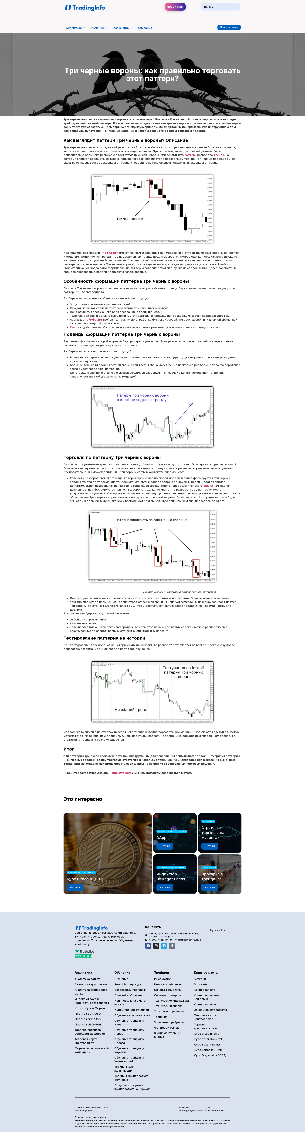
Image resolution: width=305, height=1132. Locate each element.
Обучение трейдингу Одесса (129, 1041)
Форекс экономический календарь (92, 1050)
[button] (75, 28)
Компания (144, 27)
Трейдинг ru (209, 868)
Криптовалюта (204, 989)
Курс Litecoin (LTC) (85, 879)
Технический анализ (168, 1005)
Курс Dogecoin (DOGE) (210, 1055)
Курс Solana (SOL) (207, 1044)
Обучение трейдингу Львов (129, 1031)
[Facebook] (148, 946)
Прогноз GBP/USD (88, 1019)
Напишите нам (120, 772)
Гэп (72, 327)
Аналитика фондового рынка (91, 991)
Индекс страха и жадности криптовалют (92, 1000)
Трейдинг (160, 1016)
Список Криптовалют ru (81, 872)
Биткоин (200, 978)
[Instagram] (156, 946)
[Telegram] (164, 946)
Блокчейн (200, 984)
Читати (75, 887)
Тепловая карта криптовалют (86, 1041)
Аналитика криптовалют (92, 984)
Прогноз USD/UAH (88, 1024)
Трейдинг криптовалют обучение (131, 1077)
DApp (161, 838)
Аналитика (74, 27)
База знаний (120, 27)
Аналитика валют (87, 978)
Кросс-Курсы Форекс (90, 1008)
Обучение (97, 27)
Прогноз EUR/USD (88, 1013)
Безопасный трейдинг (130, 989)
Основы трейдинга (167, 989)
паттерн (191, 154)
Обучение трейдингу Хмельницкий (129, 1059)
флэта (208, 485)
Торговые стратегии (169, 1011)
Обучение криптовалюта (132, 1015)
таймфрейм (93, 319)
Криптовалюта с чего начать (130, 1002)
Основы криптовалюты (210, 1009)
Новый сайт (175, 6)
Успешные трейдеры (169, 1022)
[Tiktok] (172, 946)
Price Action (163, 978)
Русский (216, 930)
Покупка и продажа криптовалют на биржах (132, 1087)
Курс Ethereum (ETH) (209, 1039)
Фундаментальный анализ (167, 1035)
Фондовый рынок (166, 1027)
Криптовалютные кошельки (206, 997)
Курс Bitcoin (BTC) (207, 1033)
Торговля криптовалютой (205, 1026)
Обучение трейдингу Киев (129, 1022)
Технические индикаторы (171, 868)
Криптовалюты (205, 1004)
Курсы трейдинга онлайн (132, 1009)
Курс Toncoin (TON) (208, 1049)
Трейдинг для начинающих (124, 1068)
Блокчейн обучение (128, 995)
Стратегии (208, 821)
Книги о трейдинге (167, 984)
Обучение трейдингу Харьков (129, 1050)
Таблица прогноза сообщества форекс (90, 1031)
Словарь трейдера (167, 995)
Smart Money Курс (128, 984)
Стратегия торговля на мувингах (212, 833)
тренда (219, 154)
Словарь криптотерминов (172, 831)
